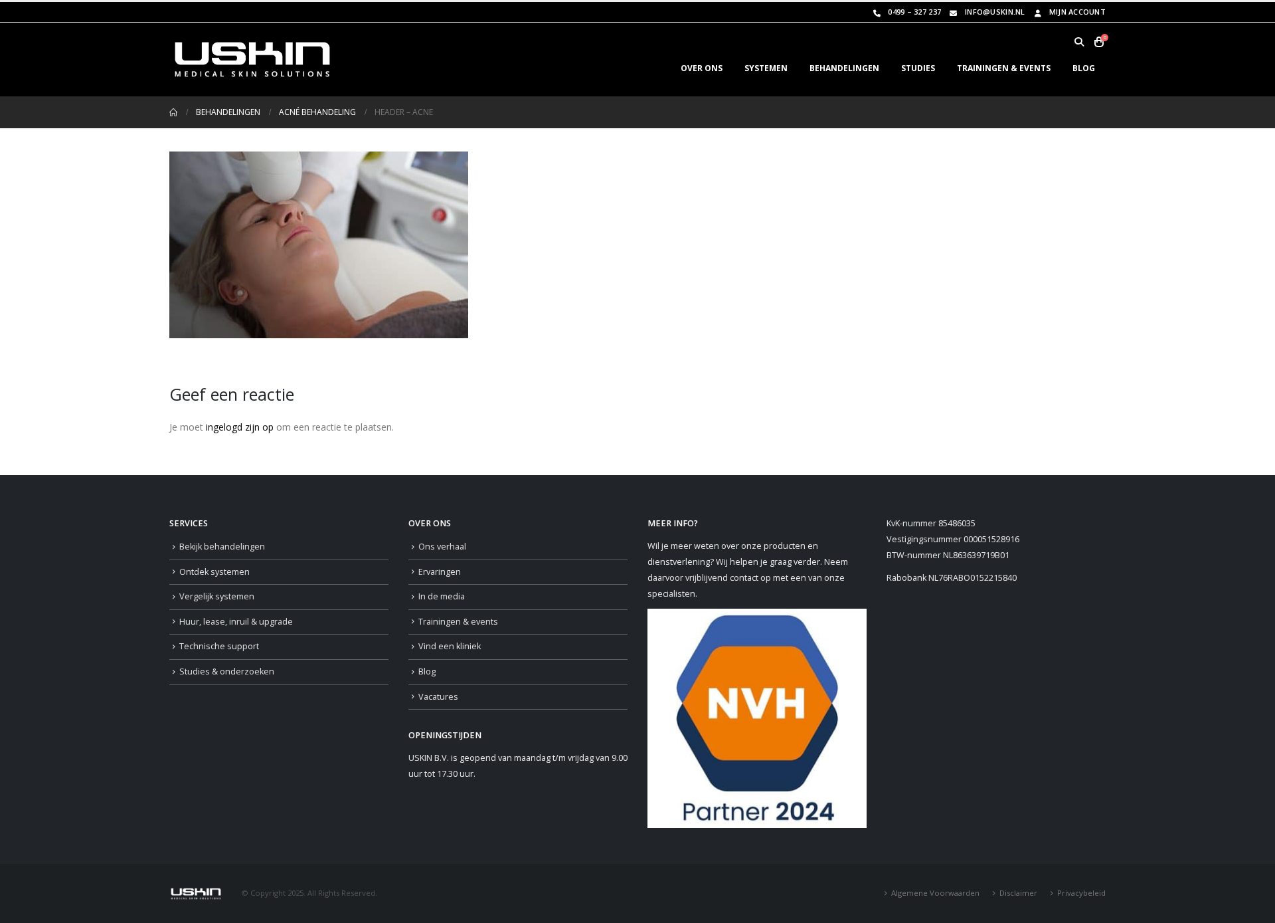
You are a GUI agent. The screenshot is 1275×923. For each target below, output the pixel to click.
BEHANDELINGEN (844, 68)
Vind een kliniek (449, 646)
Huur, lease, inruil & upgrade (236, 621)
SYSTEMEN (766, 68)
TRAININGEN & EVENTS (1004, 68)
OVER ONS (701, 68)
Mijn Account (1077, 12)
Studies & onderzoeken (226, 671)
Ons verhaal (442, 546)
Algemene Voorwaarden (935, 893)
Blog (427, 671)
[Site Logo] (252, 59)
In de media (441, 596)
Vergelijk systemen (216, 596)
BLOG (1083, 68)
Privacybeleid (1081, 893)
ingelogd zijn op (240, 427)
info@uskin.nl (995, 12)
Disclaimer (1018, 893)
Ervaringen (439, 571)
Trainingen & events (458, 621)
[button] (1078, 42)
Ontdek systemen (214, 571)
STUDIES (918, 68)
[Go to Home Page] (173, 112)
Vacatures (438, 696)
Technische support (219, 646)
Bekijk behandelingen (222, 546)
